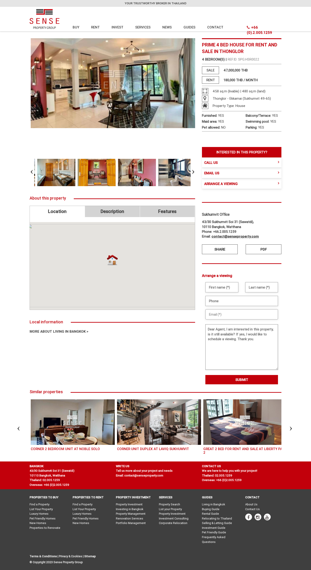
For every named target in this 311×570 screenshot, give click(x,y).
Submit (241, 379)
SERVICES (142, 27)
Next (189, 172)
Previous (27, 172)
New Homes (38, 523)
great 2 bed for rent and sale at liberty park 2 (245, 451)
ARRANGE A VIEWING (221, 184)
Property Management (130, 514)
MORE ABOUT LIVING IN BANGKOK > (59, 331)
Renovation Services (129, 518)
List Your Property (41, 509)
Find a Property (39, 504)
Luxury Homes (39, 514)
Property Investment (129, 504)
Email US (211, 173)
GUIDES (189, 27)
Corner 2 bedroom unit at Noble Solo (65, 449)
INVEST (117, 27)
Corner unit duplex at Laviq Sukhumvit (153, 449)
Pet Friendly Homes (43, 518)
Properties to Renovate (45, 528)
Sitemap (90, 556)
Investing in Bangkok (129, 509)
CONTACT (215, 27)
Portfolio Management (131, 523)
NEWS (167, 27)
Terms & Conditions (43, 556)
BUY (76, 27)
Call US (211, 162)
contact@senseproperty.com (235, 236)
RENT (95, 27)
